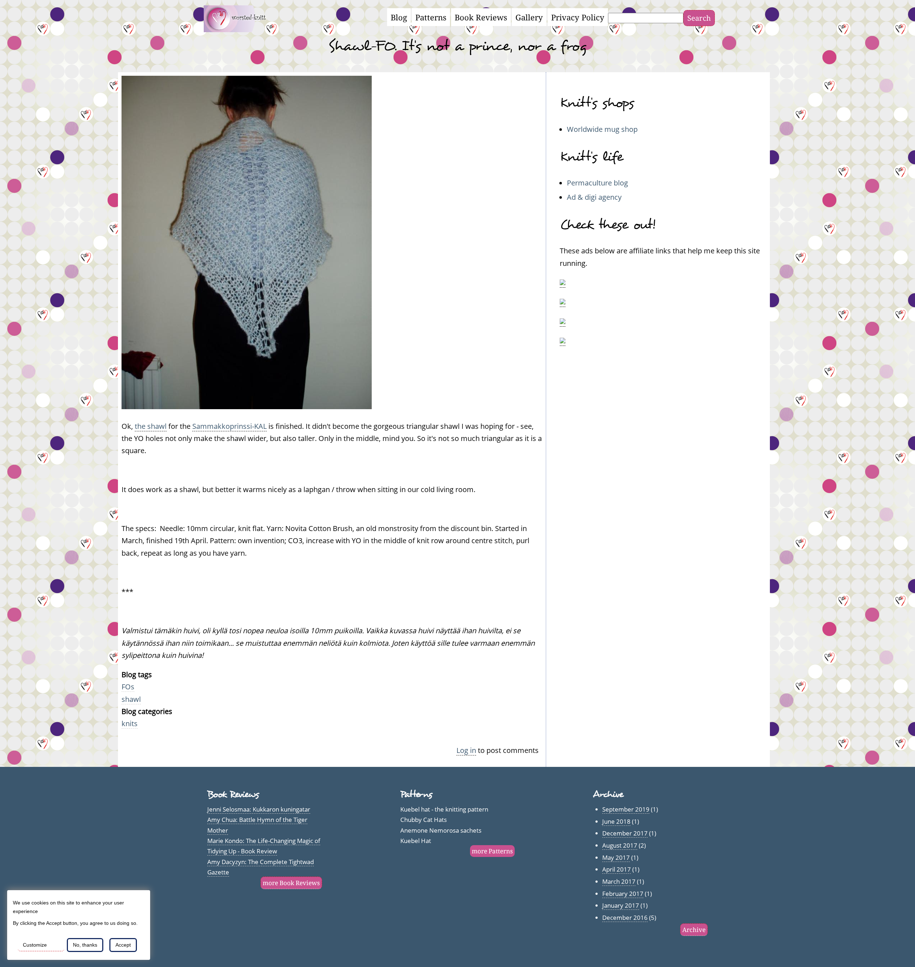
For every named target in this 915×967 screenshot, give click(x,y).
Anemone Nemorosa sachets (440, 830)
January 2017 (620, 905)
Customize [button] (35, 945)
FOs (128, 686)
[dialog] (78, 925)
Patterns (430, 17)
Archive (694, 930)
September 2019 (625, 809)
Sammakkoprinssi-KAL (229, 426)
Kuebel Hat (415, 841)
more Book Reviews (291, 883)
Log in (466, 750)
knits (130, 723)
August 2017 (619, 845)
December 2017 (625, 833)
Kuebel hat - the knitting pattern (444, 809)
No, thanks (85, 945)
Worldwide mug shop (602, 129)
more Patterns (492, 851)
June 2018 (616, 821)
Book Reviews (481, 17)
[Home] (239, 29)
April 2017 (616, 869)
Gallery (529, 17)
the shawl (151, 426)
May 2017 (616, 857)
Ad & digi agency (594, 197)
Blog (399, 17)
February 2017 (622, 893)
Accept (123, 945)
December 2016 (625, 917)
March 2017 (618, 881)
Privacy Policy (577, 17)
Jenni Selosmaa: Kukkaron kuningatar (258, 809)
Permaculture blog (597, 183)
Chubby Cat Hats (423, 819)
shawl (131, 699)
